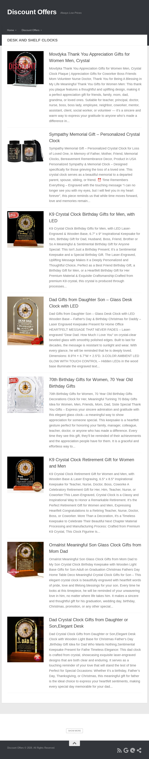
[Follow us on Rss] (119, 750)
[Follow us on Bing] (132, 750)
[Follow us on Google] (126, 750)
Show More (74, 731)
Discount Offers (32, 12)
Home (10, 30)
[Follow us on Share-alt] (139, 750)
